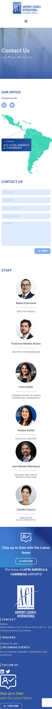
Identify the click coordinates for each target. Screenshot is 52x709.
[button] (26, 21)
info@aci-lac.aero (10, 98)
